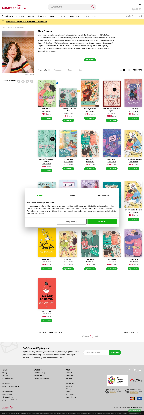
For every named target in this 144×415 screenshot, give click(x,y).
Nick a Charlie (68, 159)
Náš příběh (69, 373)
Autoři (10, 28)
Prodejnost (58, 70)
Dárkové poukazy (7, 392)
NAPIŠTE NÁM (136, 411)
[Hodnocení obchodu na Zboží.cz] (135, 379)
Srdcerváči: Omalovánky (133, 159)
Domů (3, 28)
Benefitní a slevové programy (11, 386)
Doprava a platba (7, 383)
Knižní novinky (6, 389)
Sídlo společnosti (39, 375)
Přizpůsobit (70, 222)
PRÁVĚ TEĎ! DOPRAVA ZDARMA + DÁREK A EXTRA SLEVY (26, 22)
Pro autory (69, 381)
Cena (80, 70)
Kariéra (68, 392)
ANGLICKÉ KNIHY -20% (57, 16)
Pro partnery (70, 383)
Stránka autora (8, 80)
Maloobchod (69, 378)
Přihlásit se (115, 352)
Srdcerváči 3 (68, 259)
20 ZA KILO (85, 16)
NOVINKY (31, 16)
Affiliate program (7, 394)
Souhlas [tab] (40, 196)
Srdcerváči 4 (133, 259)
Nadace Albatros (71, 397)
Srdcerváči (90, 259)
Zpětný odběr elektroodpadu (11, 400)
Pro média (69, 386)
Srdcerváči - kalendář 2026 (68, 110)
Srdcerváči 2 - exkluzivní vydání (111, 110)
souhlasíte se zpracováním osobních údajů (46, 357)
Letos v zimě (133, 109)
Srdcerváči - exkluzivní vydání (46, 160)
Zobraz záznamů (129, 333)
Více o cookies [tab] (103, 196)
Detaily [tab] (72, 196)
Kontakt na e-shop (39, 373)
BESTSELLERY (20, 16)
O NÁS (94, 16)
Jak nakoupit (6, 381)
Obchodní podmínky (8, 378)
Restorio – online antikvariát (74, 400)
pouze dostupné (137, 70)
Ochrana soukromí (7, 397)
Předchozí (85, 336)
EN (140, 4)
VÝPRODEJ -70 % (73, 16)
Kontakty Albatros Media (41, 378)
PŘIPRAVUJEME (42, 16)
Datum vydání (42, 70)
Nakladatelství (70, 375)
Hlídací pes (90, 60)
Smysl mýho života (89, 109)
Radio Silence (111, 159)
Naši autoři (5, 375)
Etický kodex (70, 394)
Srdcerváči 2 (90, 159)
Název (70, 70)
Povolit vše (102, 222)
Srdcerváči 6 (46, 109)
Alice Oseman (46, 111)
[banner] (14, 5)
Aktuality (4, 373)
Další (96, 336)
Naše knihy (9, 16)
